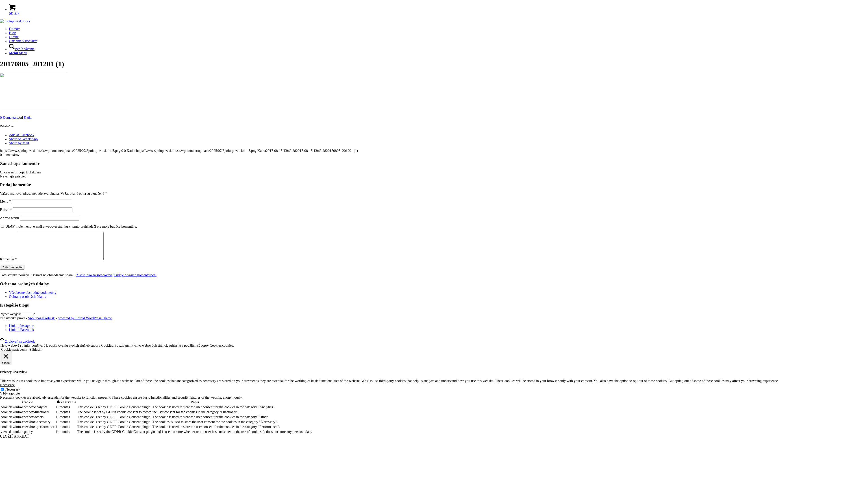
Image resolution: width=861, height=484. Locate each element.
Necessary (12, 389)
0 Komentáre (9, 117)
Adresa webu (9, 218)
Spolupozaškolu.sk (41, 318)
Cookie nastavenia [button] (14, 349)
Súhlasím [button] (35, 349)
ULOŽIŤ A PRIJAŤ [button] (14, 436)
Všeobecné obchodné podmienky (32, 292)
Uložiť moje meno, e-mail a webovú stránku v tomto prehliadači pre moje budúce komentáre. (71, 226)
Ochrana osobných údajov (27, 296)
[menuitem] (435, 29)
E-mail (6, 210)
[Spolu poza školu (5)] (15, 21)
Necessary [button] (7, 385)
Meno (5, 201)
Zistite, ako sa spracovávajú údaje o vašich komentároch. (116, 275)
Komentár (8, 259)
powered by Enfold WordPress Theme (85, 318)
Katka (28, 117)
